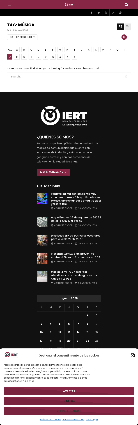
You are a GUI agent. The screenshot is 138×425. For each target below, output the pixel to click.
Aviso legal (92, 419)
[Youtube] (105, 12)
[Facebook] (91, 12)
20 (69, 341)
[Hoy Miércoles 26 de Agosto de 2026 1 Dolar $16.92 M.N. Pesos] (42, 222)
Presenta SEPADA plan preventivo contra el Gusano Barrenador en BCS (75, 255)
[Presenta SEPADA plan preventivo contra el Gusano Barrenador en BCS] (42, 258)
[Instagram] (113, 12)
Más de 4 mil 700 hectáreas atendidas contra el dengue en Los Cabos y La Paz (74, 275)
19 (60, 341)
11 (50, 332)
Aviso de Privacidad (73, 419)
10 (41, 332)
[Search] (126, 4)
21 (78, 341)
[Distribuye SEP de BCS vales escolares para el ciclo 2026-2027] (42, 240)
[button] (132, 355)
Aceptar (69, 391)
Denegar (69, 401)
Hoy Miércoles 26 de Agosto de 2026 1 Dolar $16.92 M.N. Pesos (76, 219)
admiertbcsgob (63, 208)
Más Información (52, 172)
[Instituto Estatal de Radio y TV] (69, 4)
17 (41, 341)
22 (87, 341)
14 (78, 332)
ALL (10, 49)
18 (50, 341)
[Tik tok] (120, 12)
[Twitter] (98, 12)
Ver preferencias (69, 411)
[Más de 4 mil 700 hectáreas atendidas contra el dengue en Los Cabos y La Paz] (42, 276)
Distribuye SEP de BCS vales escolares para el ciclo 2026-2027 (75, 237)
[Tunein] (127, 12)
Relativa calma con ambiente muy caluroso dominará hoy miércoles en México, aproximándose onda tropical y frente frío (76, 199)
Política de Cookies (50, 419)
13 (69, 332)
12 (60, 332)
